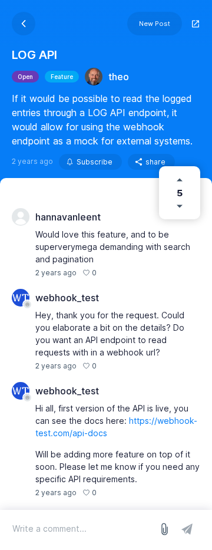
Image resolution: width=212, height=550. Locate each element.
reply (111, 272)
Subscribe (94, 161)
